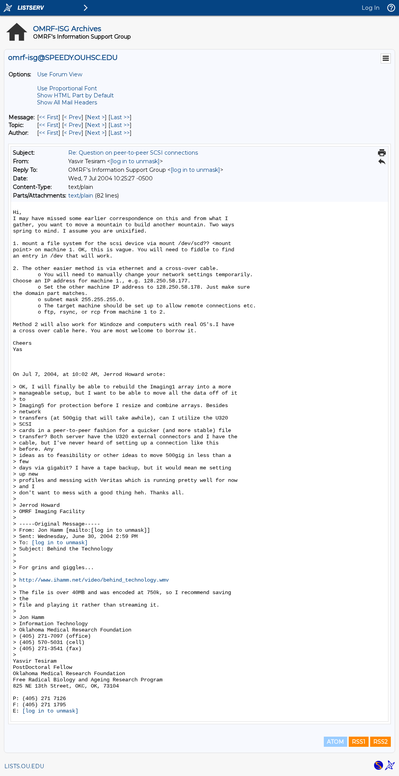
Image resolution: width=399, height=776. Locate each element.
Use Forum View (59, 74)
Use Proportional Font (67, 88)
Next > (96, 117)
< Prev (72, 117)
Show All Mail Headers (67, 102)
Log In (371, 7)
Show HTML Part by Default (75, 95)
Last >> (120, 117)
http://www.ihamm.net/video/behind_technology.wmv (94, 580)
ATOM (335, 741)
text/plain (80, 195)
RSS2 (380, 741)
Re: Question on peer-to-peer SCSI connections (133, 152)
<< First (48, 117)
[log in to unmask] (135, 161)
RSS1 (358, 741)
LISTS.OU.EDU (24, 766)
